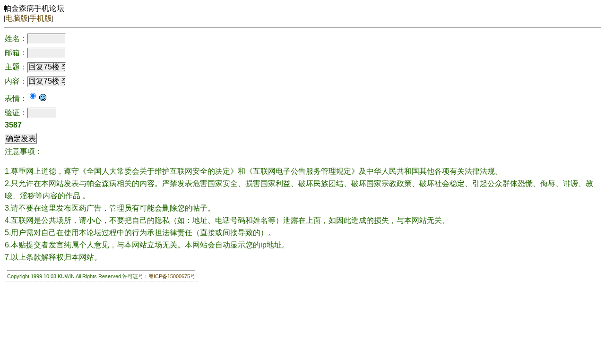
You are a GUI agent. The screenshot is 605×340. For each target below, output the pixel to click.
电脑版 (16, 18)
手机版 (40, 18)
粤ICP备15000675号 (171, 276)
